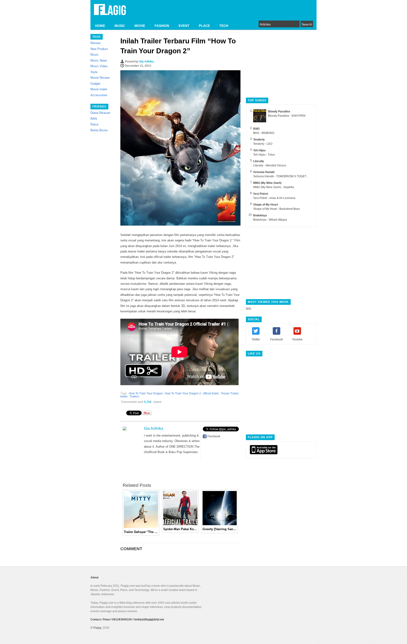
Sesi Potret (260, 193)
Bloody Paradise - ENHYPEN (286, 115)
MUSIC (119, 26)
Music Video (98, 66)
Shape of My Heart (265, 204)
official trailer (211, 393)
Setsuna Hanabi (263, 172)
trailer (124, 396)
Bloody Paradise (279, 111)
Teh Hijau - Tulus (264, 154)
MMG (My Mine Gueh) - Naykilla (273, 187)
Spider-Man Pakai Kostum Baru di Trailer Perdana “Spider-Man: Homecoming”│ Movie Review (180, 529)
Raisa (94, 124)
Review (95, 43)
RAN (93, 118)
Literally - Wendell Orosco (269, 165)
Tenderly (259, 139)
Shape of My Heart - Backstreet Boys (276, 209)
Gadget (95, 83)
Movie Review (100, 77)
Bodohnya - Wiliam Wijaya (270, 219)
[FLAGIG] (110, 12)
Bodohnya (260, 215)
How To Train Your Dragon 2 (183, 393)
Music (94, 54)
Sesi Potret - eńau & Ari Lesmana (274, 198)
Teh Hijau (259, 150)
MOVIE (139, 26)
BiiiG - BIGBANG (263, 133)
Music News (98, 60)
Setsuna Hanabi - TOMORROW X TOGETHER (282, 176)
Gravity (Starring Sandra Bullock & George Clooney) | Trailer (220, 529)
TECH (223, 26)
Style (94, 72)
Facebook (214, 436)
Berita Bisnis (99, 130)
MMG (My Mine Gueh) (267, 183)
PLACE (204, 26)
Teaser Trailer (230, 393)
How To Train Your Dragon (146, 393)
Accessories (98, 95)
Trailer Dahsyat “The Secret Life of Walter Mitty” (141, 532)
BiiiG (256, 128)
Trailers (134, 396)
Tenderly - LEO (262, 143)
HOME (100, 26)
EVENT (184, 26)
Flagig (97, 627)
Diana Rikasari (100, 113)
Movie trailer (98, 89)
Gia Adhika (146, 61)
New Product (99, 49)
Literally (258, 161)
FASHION (162, 26)
